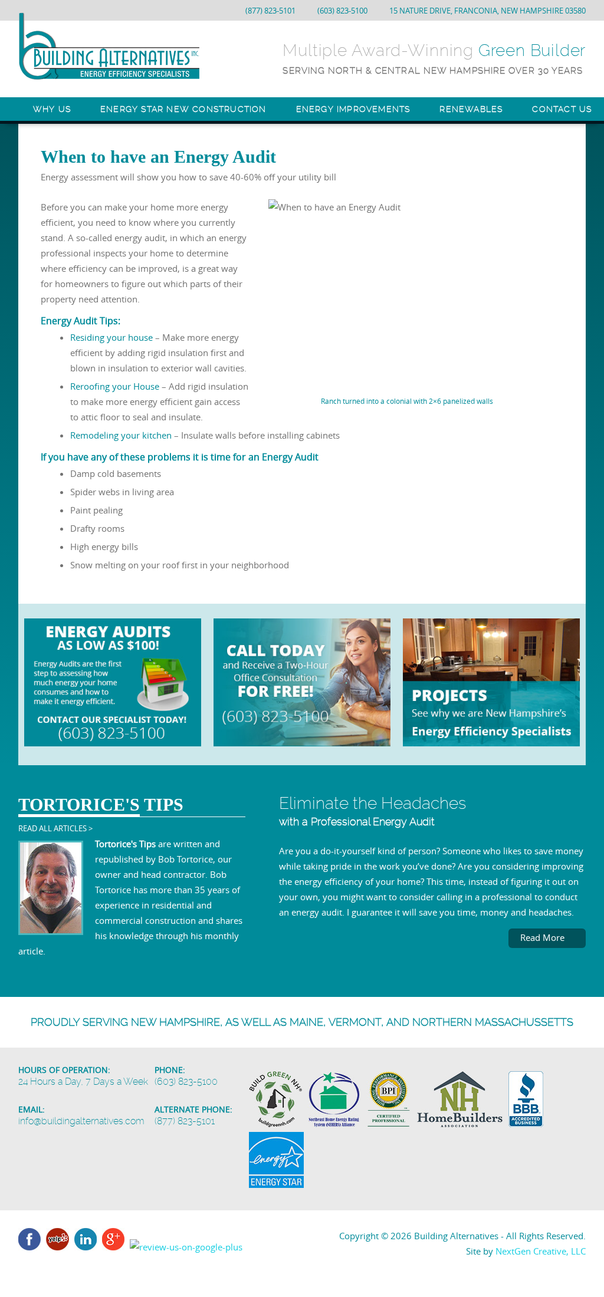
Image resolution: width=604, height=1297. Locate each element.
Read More (543, 937)
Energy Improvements (353, 109)
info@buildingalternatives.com (81, 1121)
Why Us (52, 109)
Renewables (471, 109)
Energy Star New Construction (183, 109)
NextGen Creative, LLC (540, 1251)
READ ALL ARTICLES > (55, 828)
